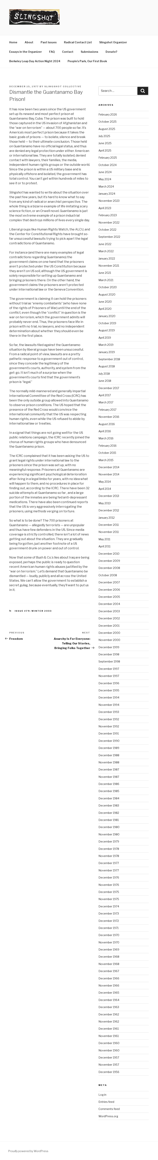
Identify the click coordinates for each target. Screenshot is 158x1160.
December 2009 (109, 560)
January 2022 (106, 258)
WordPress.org (108, 1116)
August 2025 (106, 129)
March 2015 (105, 460)
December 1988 (108, 755)
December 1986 (108, 784)
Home (13, 42)
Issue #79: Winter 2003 (33, 611)
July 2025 (104, 136)
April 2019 (104, 337)
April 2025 (104, 150)
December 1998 (108, 654)
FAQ (52, 51)
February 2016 (107, 445)
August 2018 (106, 366)
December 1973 (108, 913)
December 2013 (108, 496)
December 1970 (108, 935)
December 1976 (108, 877)
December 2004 (109, 604)
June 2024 (105, 172)
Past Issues (49, 42)
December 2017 (108, 388)
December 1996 (108, 683)
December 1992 (108, 719)
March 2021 (105, 280)
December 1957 (108, 1057)
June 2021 (104, 272)
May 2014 (104, 481)
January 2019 (106, 352)
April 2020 (105, 308)
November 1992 (108, 726)
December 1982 (108, 812)
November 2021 (108, 265)
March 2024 (106, 186)
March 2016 (105, 438)
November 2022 (108, 222)
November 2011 (108, 532)
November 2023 (108, 200)
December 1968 (108, 956)
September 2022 (109, 236)
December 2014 (108, 467)
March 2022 (106, 251)
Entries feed (106, 1101)
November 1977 (108, 870)
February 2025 (107, 157)
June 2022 (104, 244)
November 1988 (108, 762)
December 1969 (108, 949)
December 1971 (108, 928)
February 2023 (107, 215)
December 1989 (108, 748)
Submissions (89, 51)
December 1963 (108, 1007)
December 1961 (108, 1028)
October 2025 (107, 121)
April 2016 (104, 431)
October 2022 (107, 229)
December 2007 (109, 582)
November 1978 (108, 856)
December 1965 (108, 992)
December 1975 (108, 892)
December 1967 (108, 971)
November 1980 (108, 834)
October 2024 (107, 165)
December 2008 (109, 568)
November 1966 (108, 985)
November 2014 (108, 474)
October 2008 (107, 575)
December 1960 (108, 1043)
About (29, 42)
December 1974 (108, 906)
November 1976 (108, 884)
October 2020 (107, 287)
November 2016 (108, 416)
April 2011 (104, 546)
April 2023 (104, 208)
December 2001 (108, 625)
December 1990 (108, 740)
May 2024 (104, 179)
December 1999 (108, 647)
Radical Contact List (78, 42)
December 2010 (108, 553)
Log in (102, 1094)
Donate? (111, 51)
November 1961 (108, 1036)
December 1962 (108, 1014)
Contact (67, 51)
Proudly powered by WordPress (28, 1151)
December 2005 (109, 596)
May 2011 (104, 539)
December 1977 (108, 863)
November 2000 (109, 640)
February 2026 (107, 114)
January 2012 (106, 517)
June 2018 (104, 380)
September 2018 (109, 359)
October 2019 (107, 323)
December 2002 (109, 618)
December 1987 (108, 769)
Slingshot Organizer (113, 42)
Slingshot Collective (63, 86)
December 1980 (108, 827)
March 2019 (105, 344)
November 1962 (108, 1021)
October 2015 (107, 452)
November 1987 (108, 776)
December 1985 (108, 791)
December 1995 (108, 690)
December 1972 (108, 920)
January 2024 (106, 193)
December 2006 (109, 589)
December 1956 (108, 1072)
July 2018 (104, 373)
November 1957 (108, 1064)
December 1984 (108, 798)
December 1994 (108, 697)
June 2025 (105, 143)
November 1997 (108, 676)
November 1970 (108, 942)
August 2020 (106, 294)
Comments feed (109, 1109)
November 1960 (108, 1050)
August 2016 (106, 424)
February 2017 (107, 409)
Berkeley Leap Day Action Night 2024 (34, 61)
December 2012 (108, 510)
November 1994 (108, 704)
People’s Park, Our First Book (87, 61)
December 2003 (109, 611)
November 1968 (108, 964)
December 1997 (108, 668)
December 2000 (109, 632)
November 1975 (108, 899)
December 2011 (108, 524)
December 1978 (108, 848)
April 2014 (104, 488)
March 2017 (105, 402)
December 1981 (108, 820)
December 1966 (108, 978)
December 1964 (108, 1000)
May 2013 (104, 503)
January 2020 (106, 316)
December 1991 (108, 733)
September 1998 (109, 661)
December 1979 (108, 841)
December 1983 (108, 805)
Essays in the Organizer (25, 51)
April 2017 (104, 395)
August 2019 (106, 330)
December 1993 (108, 712)
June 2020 (105, 301)
